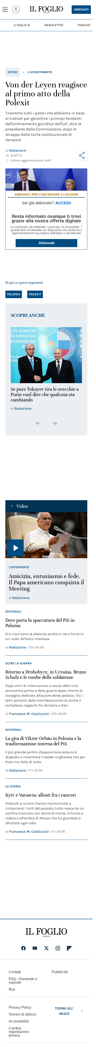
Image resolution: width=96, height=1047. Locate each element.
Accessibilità (19, 1019)
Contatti (15, 969)
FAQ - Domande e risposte (23, 978)
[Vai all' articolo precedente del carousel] (38, 420)
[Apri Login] (16, 9)
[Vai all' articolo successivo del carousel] (54, 420)
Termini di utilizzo (22, 1012)
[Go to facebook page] (23, 946)
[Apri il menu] (5, 9)
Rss (12, 987)
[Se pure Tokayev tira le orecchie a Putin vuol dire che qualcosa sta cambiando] (46, 353)
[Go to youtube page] (35, 946)
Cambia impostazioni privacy (19, 1029)
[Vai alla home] (46, 9)
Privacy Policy (20, 1005)
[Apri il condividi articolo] (82, 155)
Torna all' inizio (64, 1008)
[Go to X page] (46, 946)
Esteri (13, 72)
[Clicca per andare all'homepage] (46, 930)
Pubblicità (60, 969)
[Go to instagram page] (58, 946)
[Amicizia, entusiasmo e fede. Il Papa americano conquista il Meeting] (46, 533)
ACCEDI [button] (63, 203)
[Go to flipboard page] (69, 946)
